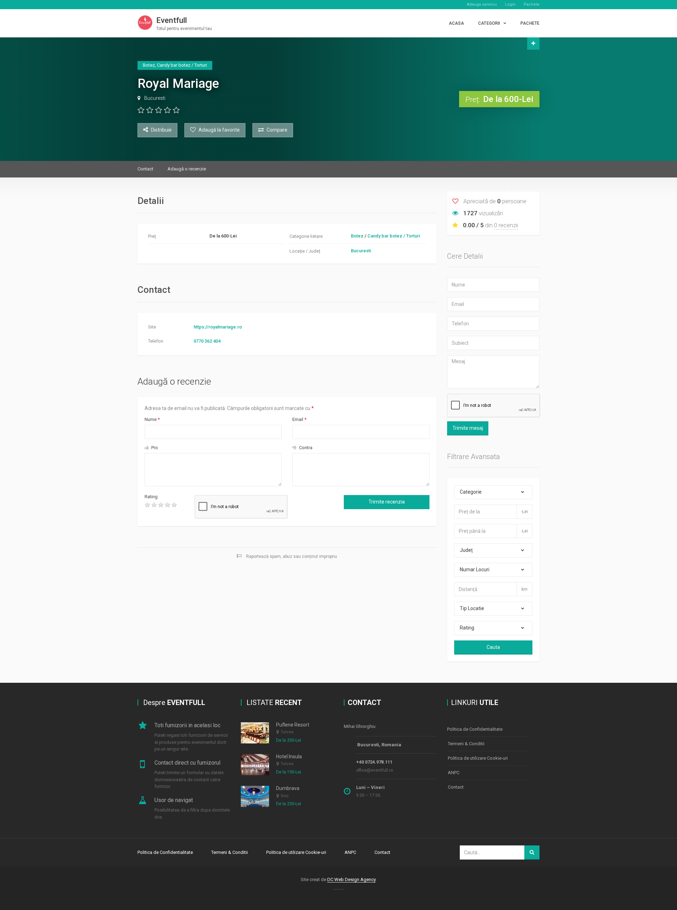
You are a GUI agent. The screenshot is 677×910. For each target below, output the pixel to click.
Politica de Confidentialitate (474, 729)
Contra (305, 447)
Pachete (531, 4)
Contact (145, 168)
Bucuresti (154, 98)
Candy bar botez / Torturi (393, 236)
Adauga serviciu (482, 4)
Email (299, 419)
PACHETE (529, 23)
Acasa (456, 23)
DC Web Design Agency (351, 879)
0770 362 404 (207, 341)
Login (510, 4)
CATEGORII (489, 23)
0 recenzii (506, 225)
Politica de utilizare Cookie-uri (478, 758)
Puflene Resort (292, 725)
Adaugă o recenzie (186, 168)
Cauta (493, 647)
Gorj (284, 796)
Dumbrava (287, 788)
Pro (154, 447)
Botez (357, 236)
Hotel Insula (289, 756)
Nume (152, 419)
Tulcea (287, 732)
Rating (151, 496)
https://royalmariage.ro (218, 327)
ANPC (453, 772)
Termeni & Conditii (466, 743)
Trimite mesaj (467, 428)
